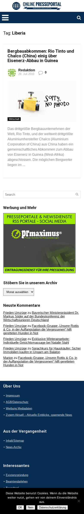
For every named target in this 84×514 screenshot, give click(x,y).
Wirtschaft (14, 119)
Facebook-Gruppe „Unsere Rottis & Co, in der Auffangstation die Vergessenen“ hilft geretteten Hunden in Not (41, 329)
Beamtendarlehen (17, 481)
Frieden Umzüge (15, 312)
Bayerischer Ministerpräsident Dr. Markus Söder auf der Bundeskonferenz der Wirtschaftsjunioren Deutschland (41, 316)
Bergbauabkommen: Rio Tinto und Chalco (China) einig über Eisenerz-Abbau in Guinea (41, 56)
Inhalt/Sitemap (15, 440)
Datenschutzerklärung (52, 507)
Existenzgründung (17, 475)
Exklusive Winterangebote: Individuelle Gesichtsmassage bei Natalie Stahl (36, 340)
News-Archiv (14, 447)
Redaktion (26, 70)
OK (20, 507)
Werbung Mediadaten (19, 408)
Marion (8, 358)
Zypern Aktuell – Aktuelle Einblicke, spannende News (39, 414)
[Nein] (78, 501)
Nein (30, 507)
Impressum (13, 395)
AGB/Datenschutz (17, 402)
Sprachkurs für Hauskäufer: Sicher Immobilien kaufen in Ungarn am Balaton (42, 350)
